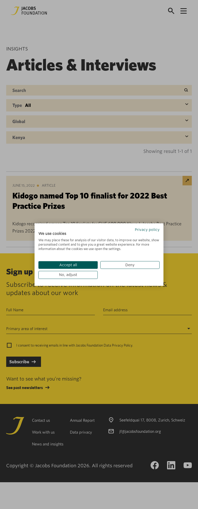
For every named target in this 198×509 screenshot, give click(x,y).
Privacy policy (147, 230)
